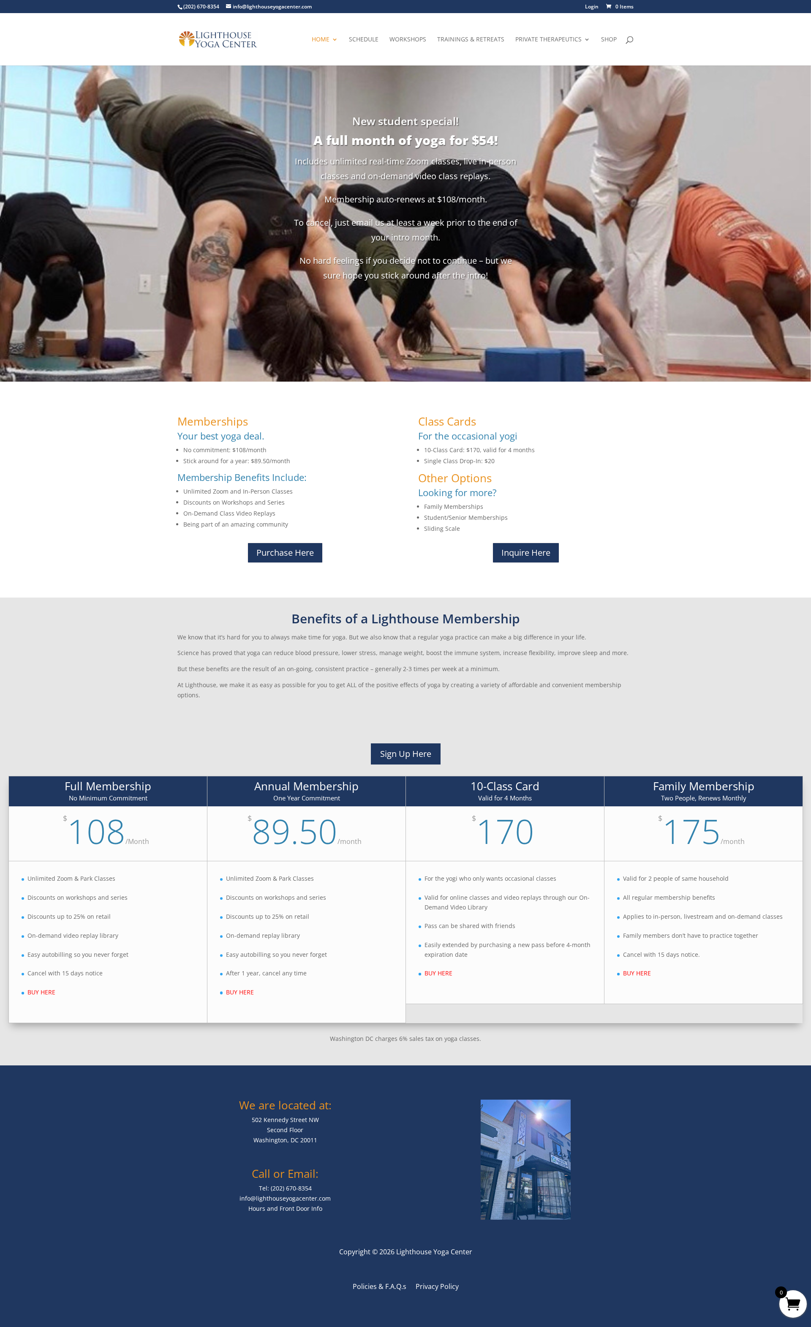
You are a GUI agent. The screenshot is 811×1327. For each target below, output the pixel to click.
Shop (609, 39)
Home (320, 39)
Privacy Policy (437, 1287)
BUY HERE (41, 992)
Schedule (363, 39)
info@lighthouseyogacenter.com (285, 1198)
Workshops (407, 39)
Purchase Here (285, 552)
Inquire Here (525, 552)
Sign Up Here (405, 753)
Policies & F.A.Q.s (379, 1287)
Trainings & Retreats (470, 39)
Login (592, 7)
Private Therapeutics (548, 39)
